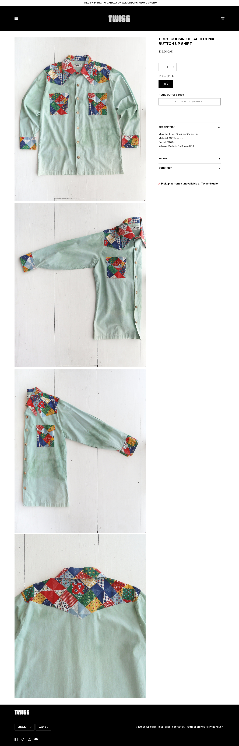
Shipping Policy (214, 727)
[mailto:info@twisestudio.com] (36, 739)
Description (167, 127)
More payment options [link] (173, 117)
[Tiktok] (22, 739)
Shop (167, 727)
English (23, 727)
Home (160, 727)
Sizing (163, 159)
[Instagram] (29, 739)
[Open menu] (20, 18)
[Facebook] (16, 739)
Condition (166, 168)
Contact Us (178, 727)
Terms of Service (196, 727)
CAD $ (42, 727)
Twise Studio (145, 727)
